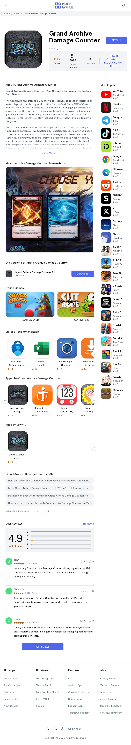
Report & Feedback (111, 705)
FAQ (70, 678)
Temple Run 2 (43, 685)
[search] (124, 5)
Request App (75, 705)
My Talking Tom (44, 678)
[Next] (87, 210)
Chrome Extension (78, 692)
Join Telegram (108, 699)
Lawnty (53, 48)
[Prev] (12, 210)
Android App (75, 685)
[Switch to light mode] (55, 729)
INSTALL (116, 40)
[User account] (62, 729)
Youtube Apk (11, 705)
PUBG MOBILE (43, 699)
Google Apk (10, 678)
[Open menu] (6, 5)
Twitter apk (10, 692)
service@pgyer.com (111, 712)
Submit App (75, 699)
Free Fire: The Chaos (47, 692)
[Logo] (64, 5)
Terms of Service (109, 685)
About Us (105, 692)
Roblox (40, 705)
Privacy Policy (108, 678)
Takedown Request (78, 712)
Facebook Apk (12, 685)
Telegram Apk (11, 699)
